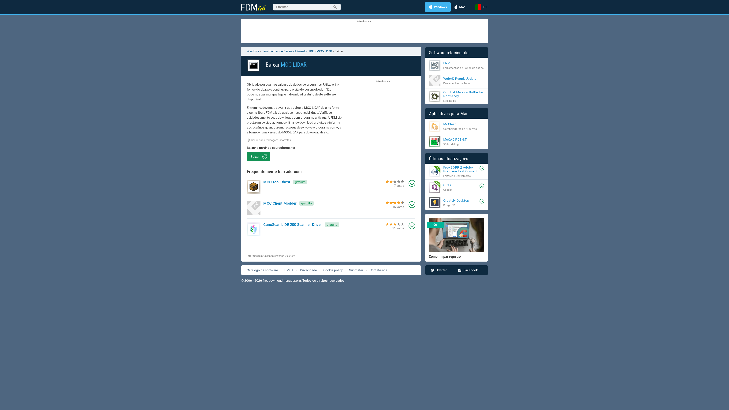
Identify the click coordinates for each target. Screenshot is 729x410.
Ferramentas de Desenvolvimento (284, 51)
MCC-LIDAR (324, 51)
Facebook (471, 270)
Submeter (356, 270)
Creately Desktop (456, 200)
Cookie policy (333, 270)
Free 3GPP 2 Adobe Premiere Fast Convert (460, 169)
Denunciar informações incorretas (271, 140)
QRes (447, 185)
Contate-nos (378, 270)
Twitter (441, 270)
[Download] (482, 168)
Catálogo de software (262, 270)
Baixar (255, 156)
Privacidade (308, 270)
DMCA (288, 270)
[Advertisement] (364, 31)
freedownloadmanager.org (282, 280)
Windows (253, 51)
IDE (311, 51)
